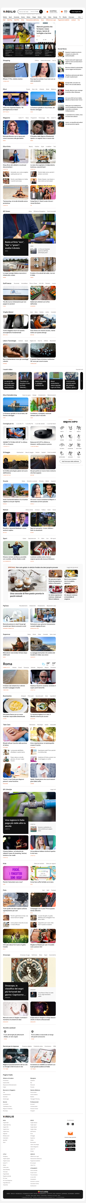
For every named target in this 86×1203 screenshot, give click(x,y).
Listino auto (5, 1167)
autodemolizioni (7, 1094)
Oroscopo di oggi (25, 955)
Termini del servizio (31, 14)
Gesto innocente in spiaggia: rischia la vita (40, 383)
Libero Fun (32, 1165)
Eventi (20, 667)
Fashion (37, 146)
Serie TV (53, 118)
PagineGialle (6, 1174)
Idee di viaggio (29, 452)
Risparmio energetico (8, 628)
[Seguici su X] (72, 1124)
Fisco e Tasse (33, 283)
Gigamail (5, 1133)
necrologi (5, 1110)
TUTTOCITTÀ (49, 1193)
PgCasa (6, 606)
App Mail (5, 1140)
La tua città (33, 1177)
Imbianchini (32, 605)
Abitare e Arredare (8, 1078)
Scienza (5, 363)
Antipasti (23, 696)
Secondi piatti (39, 696)
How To (40, 340)
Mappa (47, 667)
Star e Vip (34, 89)
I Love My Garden (40, 423)
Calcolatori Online (34, 1183)
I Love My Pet (29, 423)
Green (6, 250)
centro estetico (34, 1094)
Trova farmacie (33, 1174)
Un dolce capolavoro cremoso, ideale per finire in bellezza (55, 597)
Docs (42, 20)
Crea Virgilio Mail (76, 11)
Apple (26, 340)
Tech (44, 17)
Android (20, 340)
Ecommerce (48, 1046)
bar (31, 1082)
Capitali (43, 452)
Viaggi (34, 17)
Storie (54, 509)
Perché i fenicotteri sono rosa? (13, 882)
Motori (39, 17)
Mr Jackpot (33, 1163)
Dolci (46, 696)
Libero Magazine (34, 1146)
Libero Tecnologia (9, 341)
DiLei (5, 89)
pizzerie (32, 1087)
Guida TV (21, 118)
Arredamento (42, 395)
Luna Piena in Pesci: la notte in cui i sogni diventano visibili (45, 994)
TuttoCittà (5, 1184)
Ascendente (52, 955)
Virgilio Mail (5, 1122)
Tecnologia (6, 81)
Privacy (38, 1195)
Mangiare (33, 1078)
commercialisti (33, 1106)
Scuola (5, 481)
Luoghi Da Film (6, 475)
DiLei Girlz (7, 146)
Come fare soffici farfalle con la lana (41, 882)
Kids (4, 863)
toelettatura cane (7, 1106)
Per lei (54, 60)
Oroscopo (71, 17)
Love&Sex (48, 146)
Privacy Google (39, 14)
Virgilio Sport (33, 1124)
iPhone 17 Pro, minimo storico (13, 79)
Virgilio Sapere (6, 1158)
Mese (40, 955)
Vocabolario (33, 1179)
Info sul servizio (22, 14)
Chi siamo (28, 1195)
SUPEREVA (77, 1193)
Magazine (6, 118)
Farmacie (26, 667)
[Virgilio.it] (9, 12)
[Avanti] (81, 381)
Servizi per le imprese (11, 1046)
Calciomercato (32, 538)
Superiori (53, 481)
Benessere (32, 724)
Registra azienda (7, 1176)
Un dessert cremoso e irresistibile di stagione (70, 597)
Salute (46, 724)
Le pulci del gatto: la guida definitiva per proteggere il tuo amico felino (46, 917)
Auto (31, 312)
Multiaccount (6, 1135)
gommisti (5, 1096)
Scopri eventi (33, 1172)
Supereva (6, 634)
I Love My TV (19, 423)
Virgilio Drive (6, 1129)
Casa (31, 111)
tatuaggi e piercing (34, 1099)
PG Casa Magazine (7, 1180)
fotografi (32, 1110)
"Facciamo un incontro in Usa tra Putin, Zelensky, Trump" (25, 385)
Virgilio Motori (8, 312)
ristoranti (32, 1085)
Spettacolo (6, 111)
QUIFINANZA (64, 1193)
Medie (47, 481)
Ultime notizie (29, 509)
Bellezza (53, 89)
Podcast (53, 890)
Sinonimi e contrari (32, 481)
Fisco (4, 306)
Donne (23, 17)
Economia (16, 17)
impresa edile (6, 1082)
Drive (22, 20)
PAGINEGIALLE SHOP (28, 1193)
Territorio (5, 690)
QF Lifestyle (7, 789)
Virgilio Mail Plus (7, 1124)
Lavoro (54, 283)
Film (48, 118)
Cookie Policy (44, 1195)
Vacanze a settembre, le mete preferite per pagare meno (45, 828)
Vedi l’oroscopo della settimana (70, 461)
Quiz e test (53, 634)
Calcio (38, 35)
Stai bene (5, 747)
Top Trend (5, 1068)
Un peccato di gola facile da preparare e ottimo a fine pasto (55, 581)
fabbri (4, 1087)
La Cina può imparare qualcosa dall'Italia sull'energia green (44, 250)
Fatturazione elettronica (32, 20)
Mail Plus (9, 20)
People (28, 89)
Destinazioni (20, 452)
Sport (10, 17)
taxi (4, 1092)
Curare (32, 783)
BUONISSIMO (71, 1193)
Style (42, 146)
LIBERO (8, 1193)
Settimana (34, 955)
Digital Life (33, 340)
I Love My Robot (51, 423)
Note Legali (33, 1195)
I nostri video (7, 369)
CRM (54, 1046)
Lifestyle (41, 89)
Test (54, 146)
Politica (44, 509)
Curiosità (53, 312)
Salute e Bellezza (35, 1090)
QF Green (6, 211)
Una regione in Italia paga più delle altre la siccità (15, 823)
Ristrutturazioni (52, 395)
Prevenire (32, 747)
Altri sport (53, 538)
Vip (31, 205)
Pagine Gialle (8, 1075)
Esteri (49, 509)
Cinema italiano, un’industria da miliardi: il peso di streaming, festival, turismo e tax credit (15, 853)
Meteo (28, 17)
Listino (47, 312)
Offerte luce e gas (51, 20)
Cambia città (6, 667)
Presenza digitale (27, 1046)
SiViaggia (6, 452)
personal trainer (34, 1108)
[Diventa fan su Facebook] (68, 1124)
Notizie (5, 17)
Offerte (37, 60)
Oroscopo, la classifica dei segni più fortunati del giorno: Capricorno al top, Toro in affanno (15, 990)
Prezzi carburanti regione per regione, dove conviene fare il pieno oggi (73, 61)
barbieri (32, 1096)
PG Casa (5, 1178)
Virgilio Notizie (33, 1122)
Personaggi (42, 118)
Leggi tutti (53, 789)
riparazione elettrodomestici (9, 1085)
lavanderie (5, 1104)
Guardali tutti (79, 369)
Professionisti (34, 1102)
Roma (7, 664)
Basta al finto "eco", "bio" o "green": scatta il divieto (14, 245)
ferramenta (5, 1080)
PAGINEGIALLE (19, 1193)
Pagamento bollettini (63, 20)
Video (49, 17)
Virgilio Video (33, 1129)
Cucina (4, 718)
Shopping (5, 1156)
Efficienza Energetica (39, 211)
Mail (4, 20)
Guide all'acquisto (45, 60)
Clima (30, 211)
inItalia (32, 1140)
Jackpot (73, 20)
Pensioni (47, 283)
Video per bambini (39, 863)
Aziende (33, 667)
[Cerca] (41, 11)
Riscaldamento (23, 605)
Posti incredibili (52, 452)
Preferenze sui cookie (52, 1195)
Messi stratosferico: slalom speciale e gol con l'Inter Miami (56, 385)
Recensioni (53, 340)
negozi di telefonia (7, 1108)
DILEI (54, 1193)
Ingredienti (53, 696)
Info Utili (41, 283)
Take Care (6, 725)
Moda (31, 83)
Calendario (5, 1138)
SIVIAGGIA (58, 1193)
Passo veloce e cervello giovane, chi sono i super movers (17, 758)
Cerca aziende (33, 1170)
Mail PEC (16, 20)
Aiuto (4, 1142)
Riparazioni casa (51, 605)
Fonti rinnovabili (51, 211)
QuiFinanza (7, 283)
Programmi (34, 118)
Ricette (65, 17)
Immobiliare (24, 283)
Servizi (5, 1102)
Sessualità (53, 724)
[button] (52, 39)
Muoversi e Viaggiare (9, 1090)
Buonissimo (7, 696)
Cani (43, 890)
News (27, 118)
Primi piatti (31, 696)
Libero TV (32, 1149)
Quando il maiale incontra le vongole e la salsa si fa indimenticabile (73, 54)
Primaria (41, 481)
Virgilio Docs (6, 1131)
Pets (4, 890)
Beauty (31, 146)
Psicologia (40, 724)
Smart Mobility (6, 1169)
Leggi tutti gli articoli (72, 567)
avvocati (32, 1104)
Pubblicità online (38, 1046)
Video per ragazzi (51, 863)
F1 (38, 538)
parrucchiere (33, 1092)
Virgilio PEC (5, 1127)
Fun (79, 20)
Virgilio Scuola (6, 1160)
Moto (36, 312)
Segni (45, 955)
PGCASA (35, 1193)
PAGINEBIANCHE (42, 1193)
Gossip (55, 17)
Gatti (48, 890)
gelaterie (32, 1080)
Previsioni (53, 667)
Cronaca (37, 509)
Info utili (5, 334)
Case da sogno (26, 395)
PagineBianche (6, 1182)
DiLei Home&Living (10, 395)
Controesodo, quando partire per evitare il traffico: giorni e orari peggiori (71, 385)
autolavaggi (6, 1099)
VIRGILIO (13, 1193)
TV (60, 17)
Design (34, 395)
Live (47, 538)
